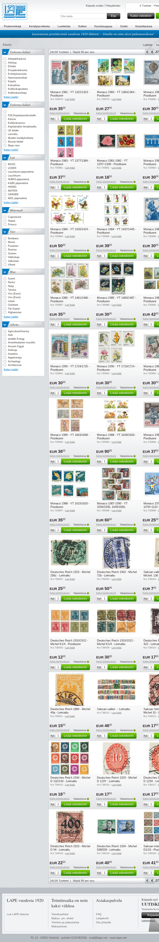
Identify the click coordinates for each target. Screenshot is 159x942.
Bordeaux (13, 238)
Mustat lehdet (15, 141)
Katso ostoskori (140, 15)
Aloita (147, 52)
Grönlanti (13, 304)
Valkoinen (13, 261)
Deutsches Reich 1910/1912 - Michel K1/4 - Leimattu (116, 642)
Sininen (12, 253)
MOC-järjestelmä (17, 198)
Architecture (15, 365)
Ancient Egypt (16, 346)
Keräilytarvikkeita (39, 26)
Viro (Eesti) (14, 293)
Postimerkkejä (12, 26)
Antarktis (13, 353)
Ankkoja (12, 350)
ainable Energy (16, 338)
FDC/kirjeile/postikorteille (22, 115)
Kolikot (82, 26)
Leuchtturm (14, 175)
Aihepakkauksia (17, 58)
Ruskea (12, 249)
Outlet (124, 26)
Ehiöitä (12, 66)
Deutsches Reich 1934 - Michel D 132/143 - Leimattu (70, 779)
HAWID (12, 186)
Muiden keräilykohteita (20, 138)
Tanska (12, 289)
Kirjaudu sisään (94, 5)
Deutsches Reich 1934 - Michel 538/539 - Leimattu (117, 847)
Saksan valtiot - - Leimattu (113, 709)
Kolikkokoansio (16, 122)
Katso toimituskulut (59, 113)
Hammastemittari (17, 77)
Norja (11, 286)
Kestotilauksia (143, 26)
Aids (10, 335)
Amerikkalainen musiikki (21, 342)
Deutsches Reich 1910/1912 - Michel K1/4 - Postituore (69, 642)
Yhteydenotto (112, 5)
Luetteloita (64, 26)
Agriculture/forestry (18, 331)
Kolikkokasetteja (17, 92)
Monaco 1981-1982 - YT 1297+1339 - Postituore (112, 162)
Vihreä (11, 264)
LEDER (12, 168)
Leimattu (13, 134)
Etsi (113, 16)
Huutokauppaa (103, 26)
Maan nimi (14, 145)
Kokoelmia (14, 85)
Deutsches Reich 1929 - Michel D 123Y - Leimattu (117, 779)
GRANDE (13, 194)
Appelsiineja (15, 357)
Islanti (11, 301)
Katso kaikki (11, 96)
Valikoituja (13, 257)
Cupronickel (14, 217)
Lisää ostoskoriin (75, 118)
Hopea (11, 220)
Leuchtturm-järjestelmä (21, 171)
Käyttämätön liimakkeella (22, 126)
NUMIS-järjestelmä (18, 179)
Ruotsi (11, 282)
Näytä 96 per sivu (83, 51)
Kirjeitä (12, 81)
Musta (11, 242)
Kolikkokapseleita (18, 88)
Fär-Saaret (14, 308)
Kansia (12, 119)
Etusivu (7, 44)
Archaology (14, 361)
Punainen (13, 245)
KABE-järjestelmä (18, 183)
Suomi (11, 278)
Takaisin (152, 52)
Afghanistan (14, 312)
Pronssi (12, 224)
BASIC (12, 164)
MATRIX (12, 190)
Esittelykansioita (17, 73)
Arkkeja (12, 62)
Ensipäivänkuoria (17, 70)
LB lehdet (13, 130)
